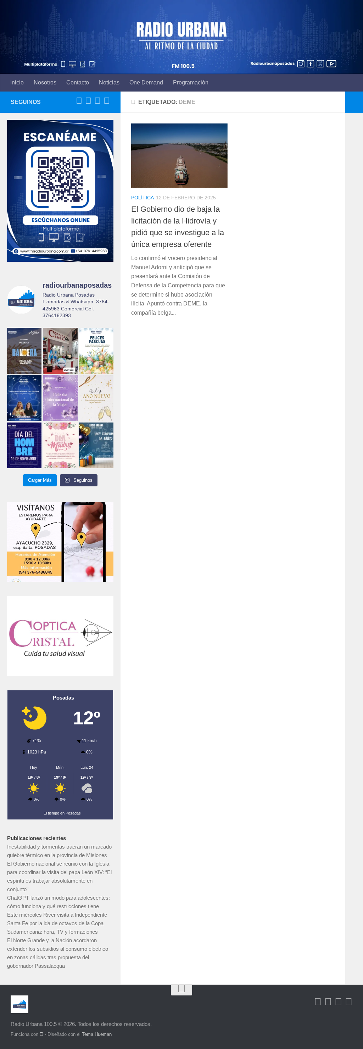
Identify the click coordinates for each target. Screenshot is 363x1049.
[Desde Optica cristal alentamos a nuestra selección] (60, 351)
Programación (190, 82)
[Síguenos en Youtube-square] (97, 101)
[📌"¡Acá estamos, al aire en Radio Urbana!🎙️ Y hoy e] (60, 445)
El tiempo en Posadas (62, 813)
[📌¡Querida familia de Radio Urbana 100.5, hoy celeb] (96, 445)
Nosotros (45, 82)
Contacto (77, 82)
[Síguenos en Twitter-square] (88, 101)
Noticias (109, 82)
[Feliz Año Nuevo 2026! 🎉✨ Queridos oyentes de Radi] (96, 398)
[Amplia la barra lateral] (354, 102)
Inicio (17, 82)
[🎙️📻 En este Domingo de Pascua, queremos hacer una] (96, 351)
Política (142, 197)
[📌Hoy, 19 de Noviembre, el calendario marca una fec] (24, 445)
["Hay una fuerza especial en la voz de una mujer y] (60, 398)
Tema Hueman (97, 1034)
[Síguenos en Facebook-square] (79, 101)
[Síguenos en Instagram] (107, 101)
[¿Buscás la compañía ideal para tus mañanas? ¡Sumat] (24, 398)
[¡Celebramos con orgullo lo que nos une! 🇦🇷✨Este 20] (24, 351)
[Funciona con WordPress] (41, 1034)
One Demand (146, 82)
